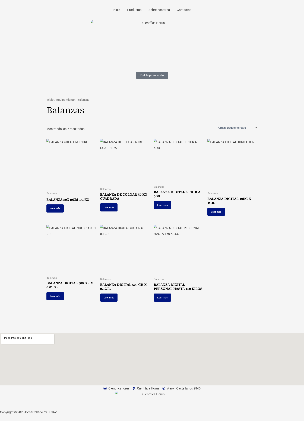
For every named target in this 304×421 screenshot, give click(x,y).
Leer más (55, 208)
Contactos (184, 10)
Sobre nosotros (159, 10)
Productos (134, 10)
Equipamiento (65, 99)
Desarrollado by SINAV (41, 412)
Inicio (116, 10)
